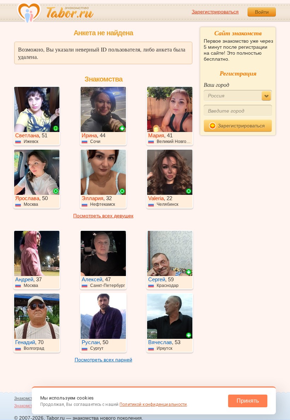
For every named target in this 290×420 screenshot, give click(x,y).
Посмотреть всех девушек (103, 215)
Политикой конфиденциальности (153, 404)
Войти (262, 12)
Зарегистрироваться (215, 11)
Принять (248, 401)
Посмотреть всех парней (103, 359)
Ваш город (216, 84)
